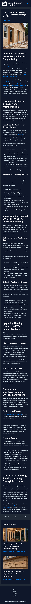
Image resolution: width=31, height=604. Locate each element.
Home (14, 589)
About (14, 591)
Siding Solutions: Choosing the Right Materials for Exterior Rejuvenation (13, 574)
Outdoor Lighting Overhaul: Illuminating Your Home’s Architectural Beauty (12, 546)
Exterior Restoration (8, 551)
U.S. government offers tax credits (13, 414)
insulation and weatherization (19, 85)
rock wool (20, 134)
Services (15, 593)
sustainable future (7, 95)
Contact (15, 597)
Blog (15, 595)
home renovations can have (15, 67)
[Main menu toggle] (27, 3)
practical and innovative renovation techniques (14, 82)
